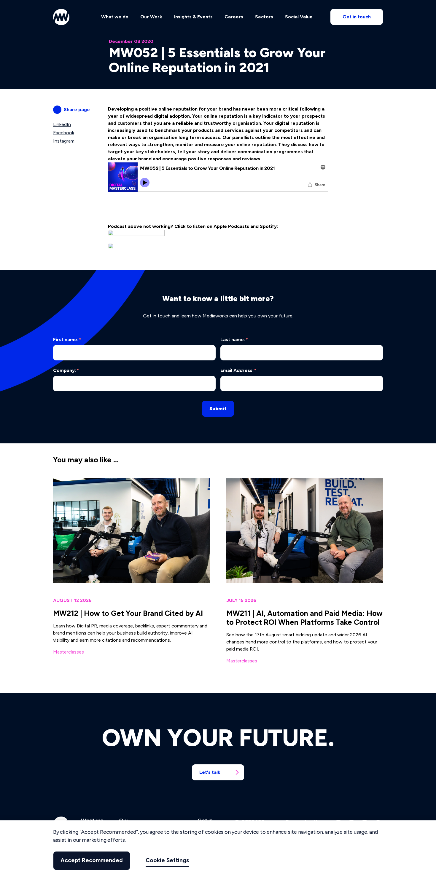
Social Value (299, 17)
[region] (218, 852)
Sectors (264, 17)
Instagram (63, 141)
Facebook (63, 132)
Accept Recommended (92, 860)
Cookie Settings (167, 860)
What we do (114, 17)
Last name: (234, 339)
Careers (234, 17)
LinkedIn (62, 124)
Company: (66, 370)
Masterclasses (68, 652)
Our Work (151, 17)
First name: (67, 339)
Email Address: (238, 370)
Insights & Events (193, 17)
